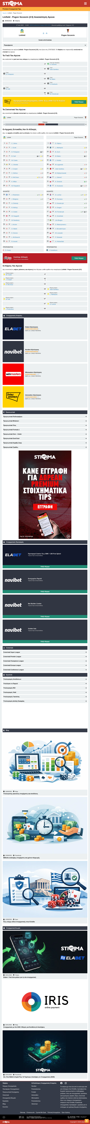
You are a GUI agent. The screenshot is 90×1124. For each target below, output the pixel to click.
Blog (4, 1104)
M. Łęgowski (59, 164)
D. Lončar (58, 195)
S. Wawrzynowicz (60, 224)
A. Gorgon (58, 207)
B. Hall (8, 89)
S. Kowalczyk (59, 203)
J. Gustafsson (53, 250)
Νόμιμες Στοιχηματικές (10, 1086)
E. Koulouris (53, 84)
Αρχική (4, 13)
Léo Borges (58, 220)
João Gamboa (54, 69)
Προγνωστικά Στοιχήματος (11, 1092)
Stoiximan (34, 1104)
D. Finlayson (10, 74)
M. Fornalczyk (54, 94)
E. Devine (15, 233)
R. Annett (14, 241)
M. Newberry (15, 220)
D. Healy (8, 250)
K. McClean (15, 177)
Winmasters (35, 1098)
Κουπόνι (5, 1107)
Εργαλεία (5, 1101)
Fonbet (33, 1092)
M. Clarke (14, 160)
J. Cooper (15, 169)
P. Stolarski (58, 237)
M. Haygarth (15, 216)
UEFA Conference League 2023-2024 (40, 25)
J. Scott (14, 147)
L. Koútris (58, 160)
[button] (85, 45)
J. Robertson (15, 195)
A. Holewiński (59, 241)
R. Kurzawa (58, 199)
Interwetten (34, 1095)
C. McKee (15, 173)
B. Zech (57, 152)
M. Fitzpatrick (16, 186)
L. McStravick (16, 237)
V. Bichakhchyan (60, 229)
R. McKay (15, 207)
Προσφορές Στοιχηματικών (11, 1089)
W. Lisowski (59, 233)
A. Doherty (15, 203)
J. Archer (14, 224)
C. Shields (15, 164)
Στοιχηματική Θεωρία (9, 1098)
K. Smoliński (59, 216)
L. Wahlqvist (59, 147)
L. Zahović (58, 177)
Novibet (33, 1086)
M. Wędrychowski (60, 173)
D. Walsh (14, 229)
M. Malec (52, 79)
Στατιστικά (6, 1095)
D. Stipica (58, 143)
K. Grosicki (53, 64)
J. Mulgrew (15, 199)
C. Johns (14, 143)
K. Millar (14, 181)
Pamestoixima (35, 1089)
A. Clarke (14, 212)
